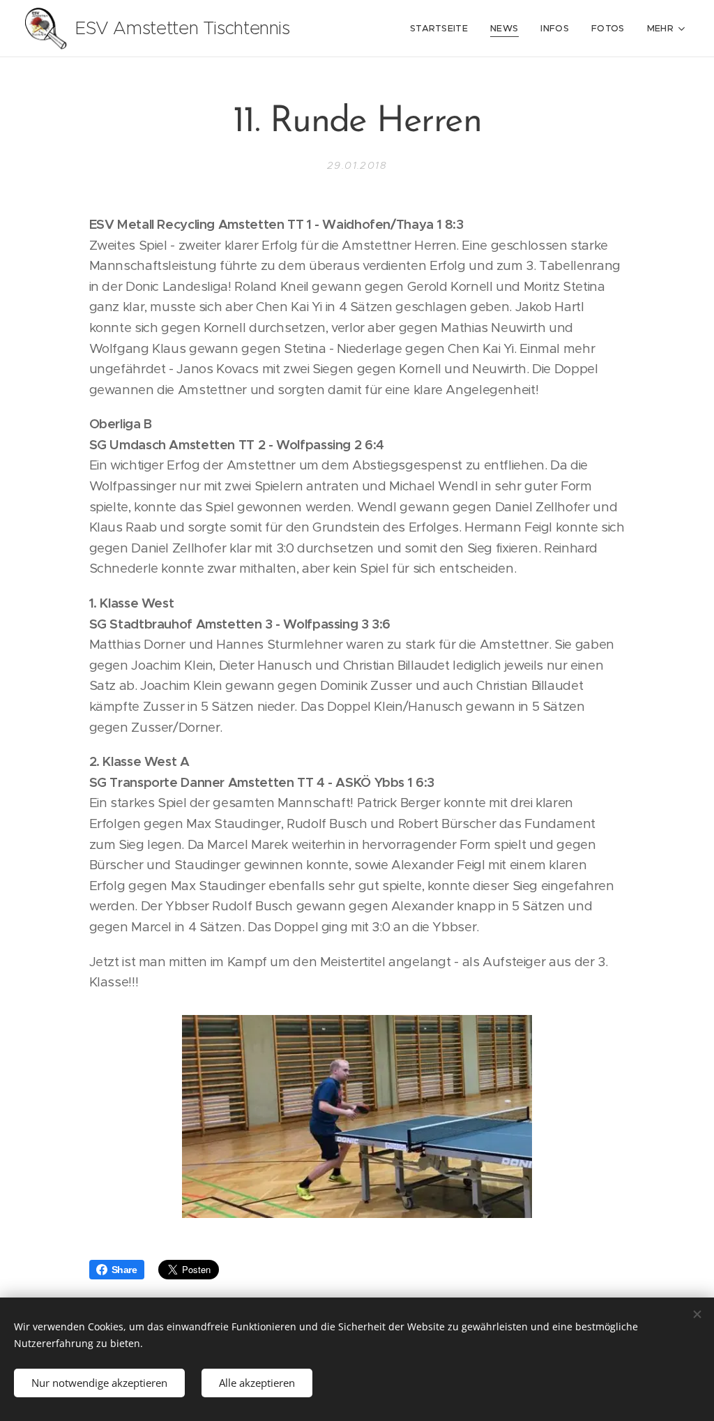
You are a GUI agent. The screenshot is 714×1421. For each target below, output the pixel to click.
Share (124, 1269)
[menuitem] (443, 28)
